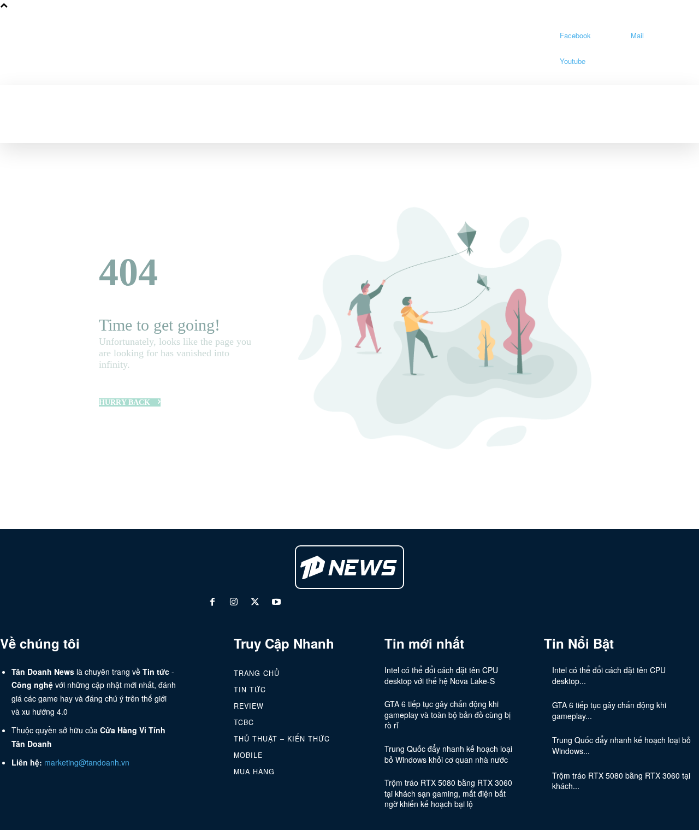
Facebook (575, 35)
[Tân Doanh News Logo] (397, 48)
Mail (637, 35)
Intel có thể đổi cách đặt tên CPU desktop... (609, 675)
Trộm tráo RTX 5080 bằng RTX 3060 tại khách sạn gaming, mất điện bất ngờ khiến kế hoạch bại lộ (448, 793)
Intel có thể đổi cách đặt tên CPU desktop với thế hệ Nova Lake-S (441, 675)
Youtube (572, 61)
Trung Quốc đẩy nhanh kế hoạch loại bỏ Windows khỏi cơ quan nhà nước (448, 754)
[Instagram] (234, 603)
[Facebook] (544, 35)
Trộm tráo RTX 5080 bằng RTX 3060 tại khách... (621, 781)
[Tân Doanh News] (349, 567)
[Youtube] (544, 61)
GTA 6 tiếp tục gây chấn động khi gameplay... (609, 710)
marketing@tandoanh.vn (86, 762)
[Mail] (615, 35)
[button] (122, 97)
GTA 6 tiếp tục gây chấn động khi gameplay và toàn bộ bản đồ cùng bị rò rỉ (447, 714)
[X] (255, 603)
